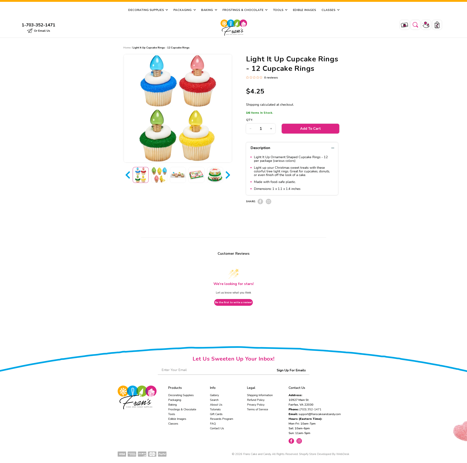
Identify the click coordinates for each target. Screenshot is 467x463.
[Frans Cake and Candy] (233, 27)
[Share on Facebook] (260, 203)
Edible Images (177, 419)
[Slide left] (128, 175)
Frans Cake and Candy (257, 454)
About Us (216, 405)
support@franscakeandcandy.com (320, 414)
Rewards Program (221, 419)
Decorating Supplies (181, 395)
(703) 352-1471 (310, 409)
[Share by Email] (268, 203)
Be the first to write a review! (233, 302)
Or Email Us (41, 31)
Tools (171, 414)
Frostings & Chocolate (182, 409)
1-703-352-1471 (38, 25)
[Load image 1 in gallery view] (141, 175)
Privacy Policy (256, 405)
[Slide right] (228, 175)
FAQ (213, 424)
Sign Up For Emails (291, 370)
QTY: (249, 119)
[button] (413, 24)
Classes (173, 424)
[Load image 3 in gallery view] (178, 175)
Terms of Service (257, 409)
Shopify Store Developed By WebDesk (324, 454)
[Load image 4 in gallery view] (196, 175)
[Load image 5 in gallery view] (215, 175)
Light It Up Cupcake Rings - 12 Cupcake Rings (161, 47)
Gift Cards (216, 414)
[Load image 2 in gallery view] (159, 175)
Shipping (252, 104)
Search (214, 400)
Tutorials (215, 409)
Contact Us (217, 428)
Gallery (214, 395)
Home (127, 47)
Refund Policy (256, 400)
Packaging (174, 400)
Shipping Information (260, 395)
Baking (172, 405)
